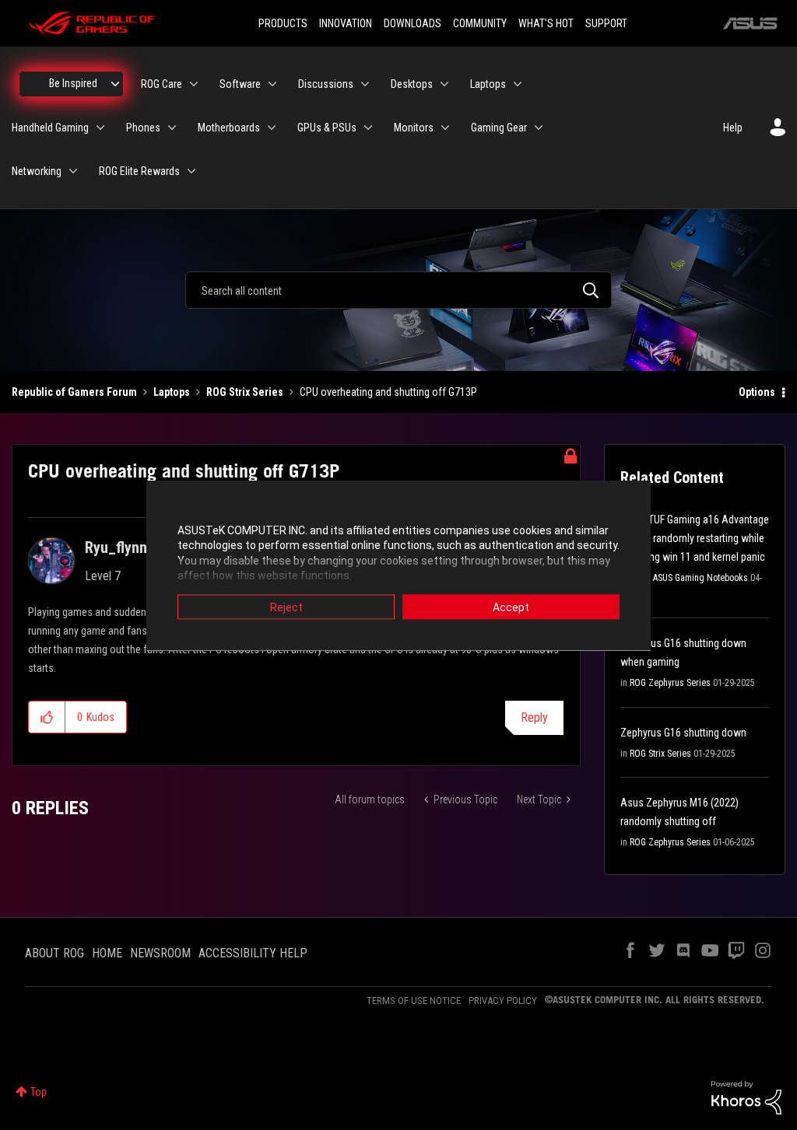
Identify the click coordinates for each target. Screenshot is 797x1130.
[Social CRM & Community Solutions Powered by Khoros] (746, 1096)
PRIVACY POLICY (503, 1000)
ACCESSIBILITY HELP (252, 953)
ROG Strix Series (244, 392)
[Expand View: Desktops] (444, 84)
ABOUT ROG (54, 953)
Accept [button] (511, 606)
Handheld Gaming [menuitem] (50, 127)
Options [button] (757, 392)
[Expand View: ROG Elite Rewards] (191, 171)
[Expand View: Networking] (73, 171)
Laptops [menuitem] (488, 84)
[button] (47, 717)
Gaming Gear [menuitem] (499, 127)
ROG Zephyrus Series (670, 682)
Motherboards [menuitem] (229, 127)
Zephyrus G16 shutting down (683, 732)
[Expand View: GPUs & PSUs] (368, 127)
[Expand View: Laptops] (517, 84)
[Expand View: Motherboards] (271, 127)
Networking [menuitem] (36, 171)
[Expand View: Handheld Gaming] (100, 127)
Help (733, 127)
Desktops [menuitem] (412, 84)
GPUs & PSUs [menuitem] (326, 127)
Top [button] (38, 1092)
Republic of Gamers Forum (74, 392)
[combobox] (398, 290)
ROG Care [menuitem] (161, 84)
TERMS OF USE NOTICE (414, 1000)
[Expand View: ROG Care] (194, 84)
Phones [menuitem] (143, 127)
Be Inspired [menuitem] (73, 83)
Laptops (171, 392)
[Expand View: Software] (272, 84)
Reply (534, 717)
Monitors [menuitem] (414, 127)
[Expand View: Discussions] (365, 84)
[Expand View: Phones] (172, 127)
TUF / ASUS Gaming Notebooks (689, 577)
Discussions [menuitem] (325, 84)
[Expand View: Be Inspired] (115, 84)
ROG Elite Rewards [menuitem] (139, 171)
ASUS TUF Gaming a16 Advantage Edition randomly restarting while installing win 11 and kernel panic (694, 538)
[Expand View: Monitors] (445, 127)
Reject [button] (286, 606)
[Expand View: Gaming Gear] (538, 127)
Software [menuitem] (240, 84)
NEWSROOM (160, 953)
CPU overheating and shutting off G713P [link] (388, 392)
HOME (107, 953)
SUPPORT (606, 23)
